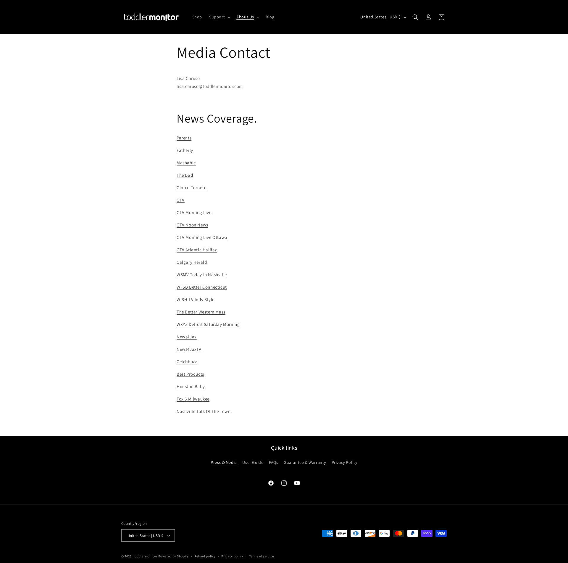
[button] (219, 17)
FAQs (273, 462)
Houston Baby (191, 386)
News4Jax (187, 337)
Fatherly (185, 150)
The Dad (185, 175)
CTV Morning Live (194, 212)
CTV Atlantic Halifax (197, 249)
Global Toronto (191, 187)
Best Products (190, 374)
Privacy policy (232, 556)
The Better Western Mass (201, 312)
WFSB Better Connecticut (202, 287)
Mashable (186, 162)
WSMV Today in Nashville (202, 274)
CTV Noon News (192, 225)
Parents (184, 138)
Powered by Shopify (173, 556)
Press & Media (224, 462)
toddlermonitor (145, 556)
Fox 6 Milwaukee (193, 399)
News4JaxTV (189, 349)
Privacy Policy (344, 462)
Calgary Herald (192, 262)
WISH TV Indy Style (195, 299)
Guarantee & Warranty (305, 462)
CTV (181, 200)
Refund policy (204, 556)
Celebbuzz (187, 361)
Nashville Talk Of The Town (204, 411)
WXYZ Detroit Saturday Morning (208, 324)
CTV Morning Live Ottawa (202, 237)
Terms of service (261, 556)
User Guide (252, 462)
